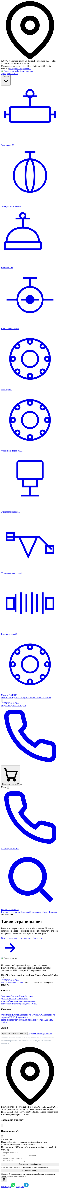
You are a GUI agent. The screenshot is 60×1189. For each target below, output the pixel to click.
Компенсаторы (16, 1003)
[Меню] (21, 784)
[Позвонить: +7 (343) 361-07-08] (30, 764)
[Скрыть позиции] (2, 1136)
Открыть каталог (9, 938)
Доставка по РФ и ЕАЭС (31, 1015)
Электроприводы (17, 1001)
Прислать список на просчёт (14, 1033)
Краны (22, 996)
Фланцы (14, 998)
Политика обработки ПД (35, 1020)
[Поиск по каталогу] (2, 700)
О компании (7, 697)
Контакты (46, 697)
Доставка (17, 697)
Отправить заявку (30, 1171)
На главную (25, 938)
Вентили (15, 996)
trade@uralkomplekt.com (20, 68)
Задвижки (6, 996)
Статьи (38, 697)
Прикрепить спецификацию (30, 1164)
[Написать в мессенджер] (4, 1180)
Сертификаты (28, 697)
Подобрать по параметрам (39, 1033)
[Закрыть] (2, 1125)
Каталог (6, 76)
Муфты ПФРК (30, 1003)
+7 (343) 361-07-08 (10, 980)
